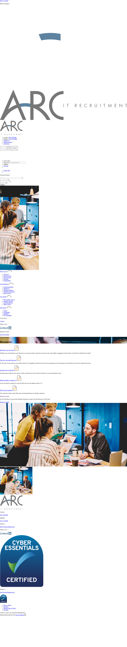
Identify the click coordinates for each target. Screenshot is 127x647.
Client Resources (8, 302)
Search (6, 164)
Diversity (5, 279)
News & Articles (4, 334)
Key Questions (7, 315)
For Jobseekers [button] (4, 284)
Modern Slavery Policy (9, 608)
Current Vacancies (8, 287)
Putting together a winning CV (8, 380)
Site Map (5, 610)
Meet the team (7, 276)
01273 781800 (13, 139)
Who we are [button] (3, 271)
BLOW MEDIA (20, 615)
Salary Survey (7, 293)
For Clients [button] (3, 296)
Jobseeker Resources (9, 291)
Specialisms (6, 312)
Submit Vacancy (7, 142)
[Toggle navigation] (9, 148)
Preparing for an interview (7, 370)
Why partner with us (9, 299)
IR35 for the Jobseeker (6, 390)
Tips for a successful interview (8, 360)
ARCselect (6, 143)
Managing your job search (7, 350)
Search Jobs (6, 170)
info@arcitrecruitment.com (7, 527)
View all (5, 166)
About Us (6, 274)
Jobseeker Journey (8, 290)
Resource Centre (4, 396)
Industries (6, 314)
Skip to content (4, 0)
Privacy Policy (7, 605)
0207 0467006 (12, 137)
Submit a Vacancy (8, 301)
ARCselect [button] (3, 307)
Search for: (6, 162)
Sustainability (7, 280)
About (5, 310)
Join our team (7, 277)
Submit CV (6, 140)
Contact (2, 321)
